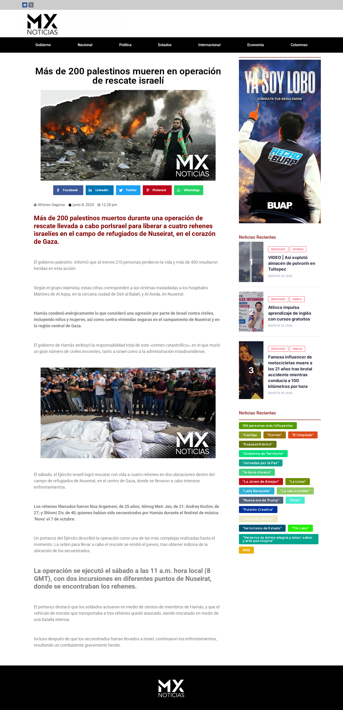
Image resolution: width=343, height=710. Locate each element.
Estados (165, 45)
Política (125, 45)
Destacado (278, 249)
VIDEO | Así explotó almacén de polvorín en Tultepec (291, 263)
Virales (297, 348)
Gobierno (43, 45)
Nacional (85, 45)
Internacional (209, 45)
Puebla (297, 299)
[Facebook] (24, 4)
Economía (255, 45)
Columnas (299, 45)
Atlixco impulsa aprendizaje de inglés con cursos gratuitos (289, 313)
